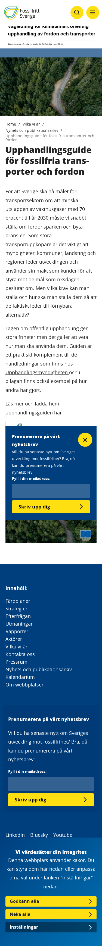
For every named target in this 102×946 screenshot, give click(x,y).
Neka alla (20, 914)
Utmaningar (19, 623)
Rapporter (16, 631)
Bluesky (39, 835)
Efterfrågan (18, 616)
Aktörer (13, 639)
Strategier (16, 608)
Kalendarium (20, 677)
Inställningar (24, 927)
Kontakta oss (20, 654)
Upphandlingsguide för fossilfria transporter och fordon (49, 137)
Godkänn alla (24, 901)
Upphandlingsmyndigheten (37, 372)
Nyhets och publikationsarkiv (31, 130)
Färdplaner (17, 601)
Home (10, 124)
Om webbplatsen (25, 684)
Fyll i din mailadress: (27, 771)
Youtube (62, 835)
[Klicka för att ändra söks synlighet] (77, 12)
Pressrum (16, 661)
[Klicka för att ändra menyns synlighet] (92, 12)
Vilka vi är (31, 124)
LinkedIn (15, 835)
